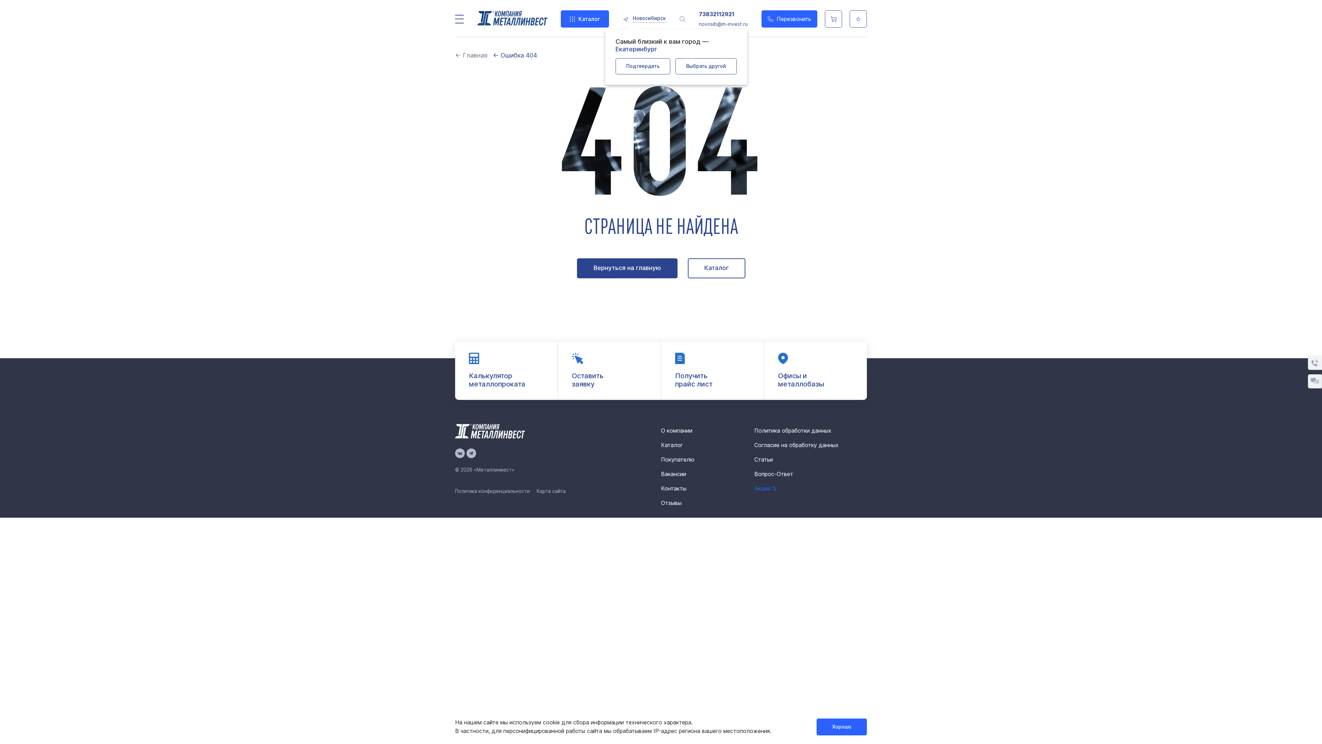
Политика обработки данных (792, 430)
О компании (676, 430)
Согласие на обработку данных (796, 445)
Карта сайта (551, 491)
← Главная (471, 55)
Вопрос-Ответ (773, 474)
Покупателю (677, 459)
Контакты (673, 488)
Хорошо (841, 727)
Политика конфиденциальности (492, 491)
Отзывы (671, 502)
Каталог (589, 19)
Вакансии (673, 474)
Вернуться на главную (627, 267)
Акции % (765, 488)
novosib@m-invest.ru (723, 24)
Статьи (763, 459)
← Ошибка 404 (515, 55)
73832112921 (716, 14)
